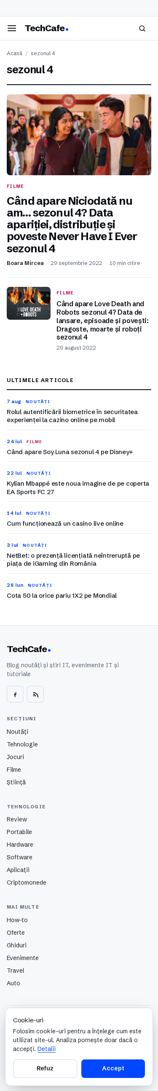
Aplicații (18, 870)
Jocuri (15, 757)
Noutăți (17, 731)
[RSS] (35, 694)
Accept (113, 1068)
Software (19, 857)
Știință (16, 782)
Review (17, 819)
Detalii (46, 1049)
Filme (14, 769)
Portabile (19, 832)
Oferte (16, 932)
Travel (15, 970)
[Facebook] (15, 694)
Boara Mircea (25, 263)
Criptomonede (26, 882)
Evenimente (23, 958)
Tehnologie (22, 744)
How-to (17, 920)
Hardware (20, 844)
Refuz (45, 1068)
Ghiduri (17, 945)
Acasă (14, 53)
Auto (13, 983)
